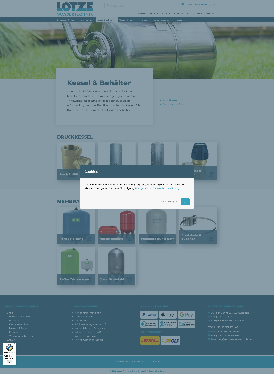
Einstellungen (169, 201)
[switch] (9, 361)
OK (185, 201)
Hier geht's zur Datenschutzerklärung (157, 188)
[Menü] (14, 344)
